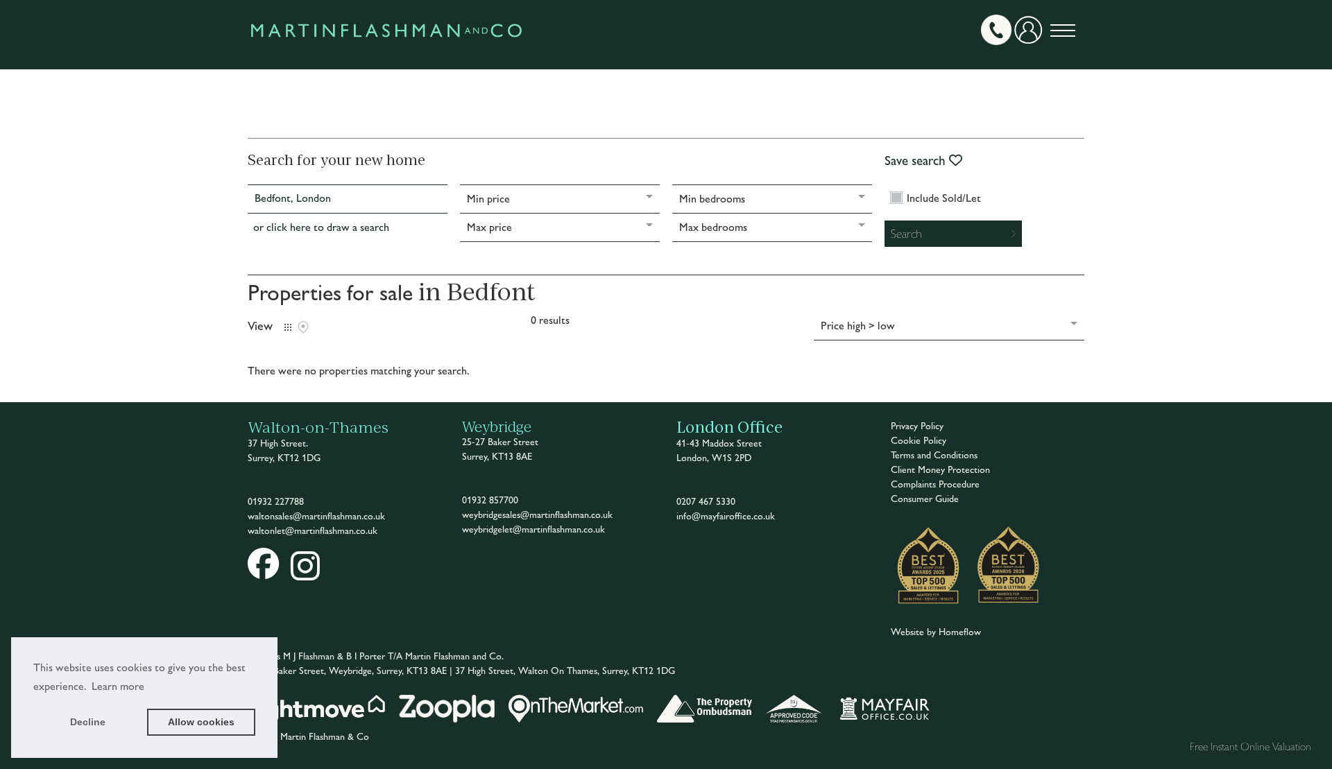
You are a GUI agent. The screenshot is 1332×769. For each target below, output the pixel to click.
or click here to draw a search (321, 227)
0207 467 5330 (705, 502)
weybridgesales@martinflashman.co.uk (537, 515)
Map (303, 327)
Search (906, 233)
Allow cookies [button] (201, 721)
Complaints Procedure (935, 484)
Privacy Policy (917, 426)
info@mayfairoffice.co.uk (725, 516)
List (288, 327)
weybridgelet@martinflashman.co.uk (533, 529)
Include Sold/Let (944, 198)
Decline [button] (87, 721)
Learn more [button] (118, 686)
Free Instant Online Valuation (1250, 746)
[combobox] (347, 199)
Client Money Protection (940, 470)
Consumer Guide (925, 499)
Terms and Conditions (934, 455)
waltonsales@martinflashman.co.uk (316, 516)
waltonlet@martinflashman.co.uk (312, 531)
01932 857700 (490, 500)
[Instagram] (305, 574)
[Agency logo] (386, 61)
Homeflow (960, 632)
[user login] (1031, 35)
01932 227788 (276, 502)
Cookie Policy (918, 441)
